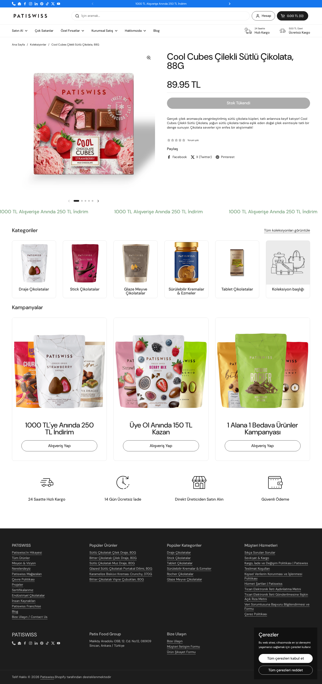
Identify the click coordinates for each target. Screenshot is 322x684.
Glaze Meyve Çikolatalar (184, 579)
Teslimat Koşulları (257, 568)
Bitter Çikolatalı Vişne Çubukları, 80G (116, 579)
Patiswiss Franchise (26, 606)
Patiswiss (47, 677)
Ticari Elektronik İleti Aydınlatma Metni (272, 589)
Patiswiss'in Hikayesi (27, 552)
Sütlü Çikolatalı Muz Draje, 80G (112, 563)
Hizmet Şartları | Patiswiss (263, 584)
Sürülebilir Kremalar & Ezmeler (189, 568)
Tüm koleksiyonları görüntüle (287, 230)
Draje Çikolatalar (179, 552)
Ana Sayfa (18, 44)
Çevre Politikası (23, 579)
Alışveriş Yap (59, 445)
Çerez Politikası (255, 614)
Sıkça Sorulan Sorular (259, 552)
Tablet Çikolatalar (179, 563)
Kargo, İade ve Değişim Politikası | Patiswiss (276, 563)
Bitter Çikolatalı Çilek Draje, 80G (113, 558)
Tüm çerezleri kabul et (285, 658)
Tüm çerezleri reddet (285, 670)
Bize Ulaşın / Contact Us (30, 617)
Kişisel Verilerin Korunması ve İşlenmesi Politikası (273, 576)
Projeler (17, 585)
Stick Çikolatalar (179, 558)
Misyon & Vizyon (24, 563)
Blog (15, 611)
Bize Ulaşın (175, 641)
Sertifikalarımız (22, 590)
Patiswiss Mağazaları (27, 574)
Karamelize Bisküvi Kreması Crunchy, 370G (120, 574)
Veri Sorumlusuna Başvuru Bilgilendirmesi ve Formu (277, 606)
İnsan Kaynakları (23, 601)
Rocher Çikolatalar (180, 574)
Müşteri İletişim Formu (183, 646)
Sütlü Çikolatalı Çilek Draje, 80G (112, 552)
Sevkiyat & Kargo (256, 558)
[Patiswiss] (30, 16)
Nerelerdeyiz (21, 568)
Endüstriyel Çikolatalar (28, 595)
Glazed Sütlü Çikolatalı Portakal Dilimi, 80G (120, 568)
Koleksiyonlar (38, 44)
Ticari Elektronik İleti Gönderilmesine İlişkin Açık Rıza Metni (276, 596)
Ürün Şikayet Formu (181, 652)
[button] (292, 16)
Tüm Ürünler (21, 558)
